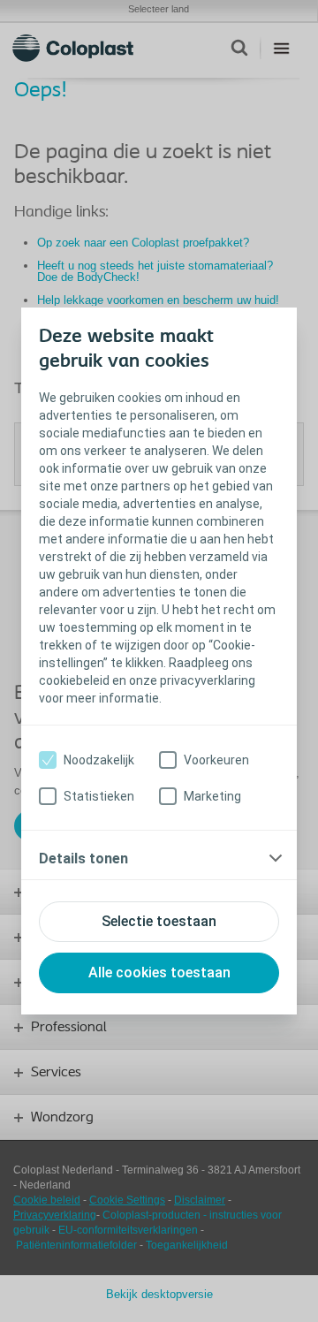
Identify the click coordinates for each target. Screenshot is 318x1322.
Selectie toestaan (159, 921)
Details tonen (83, 858)
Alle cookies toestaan (159, 972)
